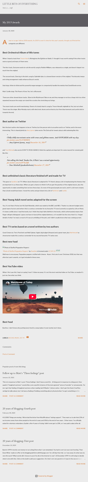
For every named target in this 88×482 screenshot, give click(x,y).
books (11, 338)
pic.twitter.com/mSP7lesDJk (18, 162)
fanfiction (56, 191)
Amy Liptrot (31, 130)
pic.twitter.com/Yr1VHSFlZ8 (18, 140)
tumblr (64, 191)
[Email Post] (27, 338)
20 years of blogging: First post (18, 441)
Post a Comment (9, 354)
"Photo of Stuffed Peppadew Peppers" (16, 251)
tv (23, 338)
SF (21, 338)
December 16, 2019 (37, 142)
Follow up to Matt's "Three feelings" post (23, 373)
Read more (81, 396)
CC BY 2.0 (52, 251)
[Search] (79, 4)
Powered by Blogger (45, 476)
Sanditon (14, 182)
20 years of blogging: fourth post (19, 408)
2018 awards (28, 40)
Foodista (33, 251)
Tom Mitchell (9, 150)
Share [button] (80, 338)
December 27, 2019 (41, 165)
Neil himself (74, 232)
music (17, 338)
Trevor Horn (24, 58)
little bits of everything (20, 3)
